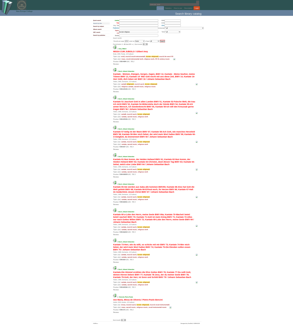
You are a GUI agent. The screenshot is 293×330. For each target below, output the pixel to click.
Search (160, 8)
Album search (97, 29)
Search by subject (98, 26)
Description (188, 8)
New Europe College (24, 11)
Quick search (97, 20)
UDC (163, 25)
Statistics (168, 8)
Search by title (97, 23)
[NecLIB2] (21, 9)
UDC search (96, 32)
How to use (178, 8)
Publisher (116, 28)
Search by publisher (99, 35)
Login (197, 8)
